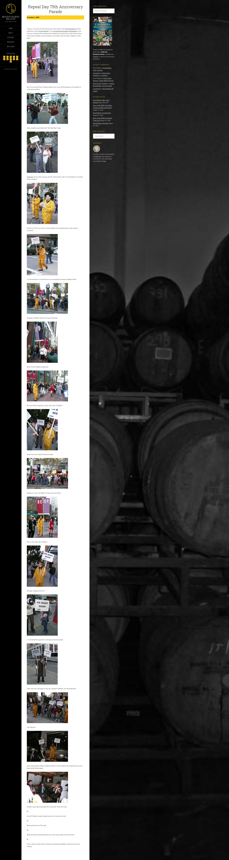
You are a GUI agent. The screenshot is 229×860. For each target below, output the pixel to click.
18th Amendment (70, 29)
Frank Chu (30, 177)
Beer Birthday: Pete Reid (100, 123)
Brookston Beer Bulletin (10, 18)
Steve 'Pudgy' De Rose (100, 83)
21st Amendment (43, 31)
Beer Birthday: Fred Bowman (102, 113)
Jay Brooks (96, 89)
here (104, 161)
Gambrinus (96, 73)
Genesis (14, 69)
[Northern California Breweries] (102, 45)
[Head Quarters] (96, 152)
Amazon (95, 57)
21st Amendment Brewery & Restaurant (64, 31)
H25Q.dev (98, 156)
